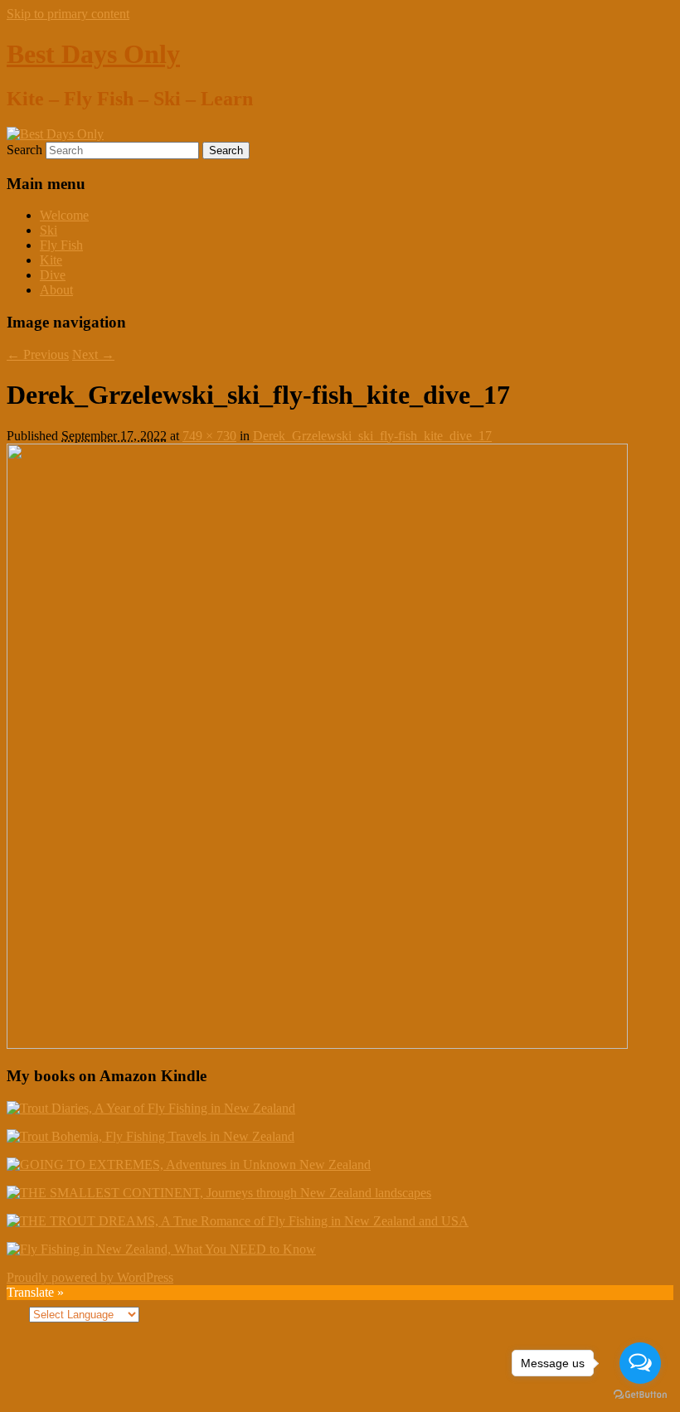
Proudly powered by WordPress (90, 1277)
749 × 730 (209, 436)
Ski (48, 230)
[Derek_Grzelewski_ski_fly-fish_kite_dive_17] (317, 1044)
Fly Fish (61, 245)
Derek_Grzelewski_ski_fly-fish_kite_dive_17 (372, 436)
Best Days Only (93, 54)
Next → (93, 354)
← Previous (38, 354)
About (56, 290)
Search (24, 150)
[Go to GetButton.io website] (640, 1395)
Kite (51, 260)
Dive (53, 275)
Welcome (64, 215)
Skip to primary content (68, 14)
